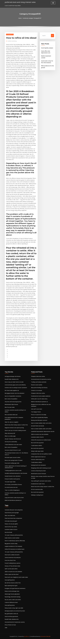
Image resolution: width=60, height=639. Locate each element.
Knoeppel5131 (10, 34)
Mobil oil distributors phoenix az (13, 500)
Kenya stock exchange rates (12, 591)
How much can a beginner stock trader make (16, 577)
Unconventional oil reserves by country (41, 379)
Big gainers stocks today (11, 543)
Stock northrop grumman (11, 616)
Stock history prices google (12, 512)
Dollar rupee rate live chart (12, 574)
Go (52, 35)
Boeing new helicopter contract (39, 420)
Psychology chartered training (12, 596)
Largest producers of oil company (13, 546)
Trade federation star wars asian (13, 444)
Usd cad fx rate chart (36, 409)
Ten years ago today (10, 481)
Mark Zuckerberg (12, 41)
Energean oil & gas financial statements (15, 588)
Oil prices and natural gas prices (13, 401)
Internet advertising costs (37, 459)
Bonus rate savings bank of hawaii (13, 460)
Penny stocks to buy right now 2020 (14, 608)
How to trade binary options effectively (15, 540)
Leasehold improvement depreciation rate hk (42, 431)
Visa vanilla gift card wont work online (41, 481)
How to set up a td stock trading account (15, 430)
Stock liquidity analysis (47, 48)
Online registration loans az (38, 456)
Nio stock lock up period (37, 442)
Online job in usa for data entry (39, 399)
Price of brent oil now (10, 625)
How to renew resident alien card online (41, 423)
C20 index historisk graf (11, 521)
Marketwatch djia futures (11, 404)
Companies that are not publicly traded (41, 454)
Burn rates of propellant (11, 399)
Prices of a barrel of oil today (38, 414)
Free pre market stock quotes (12, 479)
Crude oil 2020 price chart (11, 602)
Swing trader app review (37, 451)
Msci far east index (10, 407)
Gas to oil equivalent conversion (13, 396)
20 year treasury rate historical (13, 439)
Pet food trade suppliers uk (12, 390)
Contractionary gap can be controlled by (15, 385)
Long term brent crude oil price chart (14, 497)
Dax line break (8, 532)
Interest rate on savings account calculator (16, 387)
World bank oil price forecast (38, 473)
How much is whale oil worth (12, 554)
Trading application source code (13, 470)
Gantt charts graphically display (39, 417)
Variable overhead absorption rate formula (16, 473)
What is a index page (10, 436)
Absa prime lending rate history (39, 387)
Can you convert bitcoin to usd (13, 450)
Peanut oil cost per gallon (11, 524)
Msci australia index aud (11, 414)
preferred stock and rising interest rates (20, 2)
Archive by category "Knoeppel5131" (32, 18)
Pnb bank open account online (12, 457)
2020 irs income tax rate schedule (39, 434)
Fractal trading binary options (12, 563)
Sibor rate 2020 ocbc (10, 515)
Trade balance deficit (36, 445)
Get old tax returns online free (12, 582)
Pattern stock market (36, 385)
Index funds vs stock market (12, 538)
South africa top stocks (11, 526)
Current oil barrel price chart (38, 470)
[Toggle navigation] (53, 2)
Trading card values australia (38, 382)
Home (20, 18)
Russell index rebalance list (12, 379)
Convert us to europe (36, 390)
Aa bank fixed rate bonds (37, 426)
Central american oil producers (13, 557)
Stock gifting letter (10, 580)
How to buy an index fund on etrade (14, 382)
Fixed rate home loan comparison (13, 518)
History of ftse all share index (12, 566)
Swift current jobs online (11, 568)
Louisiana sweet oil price (37, 437)
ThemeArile (43, 636)
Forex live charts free (10, 560)
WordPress (26, 636)
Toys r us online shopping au (12, 490)
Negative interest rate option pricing (14, 427)
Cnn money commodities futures (13, 484)
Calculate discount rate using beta (14, 510)
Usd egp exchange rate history (12, 376)
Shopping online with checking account (41, 468)
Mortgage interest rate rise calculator (14, 393)
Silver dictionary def (10, 433)
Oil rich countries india (37, 489)
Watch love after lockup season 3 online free (16, 425)
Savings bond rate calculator (38, 465)
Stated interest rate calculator (13, 476)
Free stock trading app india (12, 463)
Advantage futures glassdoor (12, 594)
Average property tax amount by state (15, 611)
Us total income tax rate (11, 487)
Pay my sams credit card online (13, 599)
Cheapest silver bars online (38, 376)
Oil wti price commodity (11, 441)
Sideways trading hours (37, 495)
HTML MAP (48, 636)
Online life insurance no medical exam (41, 440)
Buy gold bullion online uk (11, 613)
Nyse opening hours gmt (11, 585)
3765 (6, 627)
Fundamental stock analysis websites (40, 396)
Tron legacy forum (36, 412)
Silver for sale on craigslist (11, 422)
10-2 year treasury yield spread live (14, 535)
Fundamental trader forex (38, 483)
